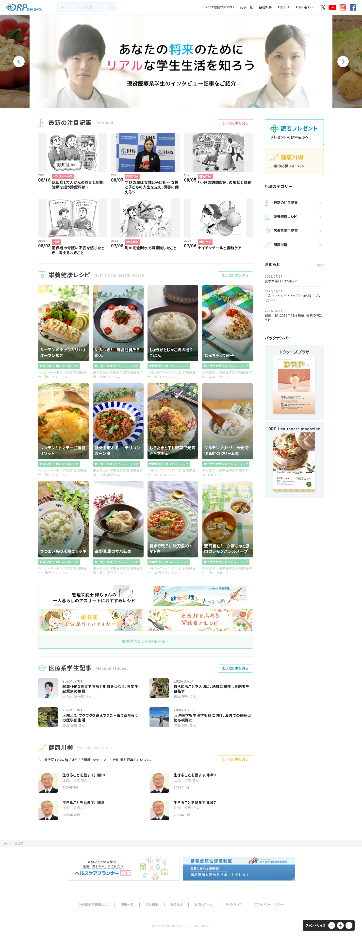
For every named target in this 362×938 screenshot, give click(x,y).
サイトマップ (233, 904)
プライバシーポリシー (268, 904)
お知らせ (284, 7)
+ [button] (340, 925)
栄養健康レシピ (285, 217)
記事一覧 (246, 7)
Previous (19, 61)
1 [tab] (178, 104)
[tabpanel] (181, 61)
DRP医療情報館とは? (219, 7)
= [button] (349, 925)
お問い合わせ (305, 7)
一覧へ (318, 265)
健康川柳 (280, 245)
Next (343, 61)
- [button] (332, 925)
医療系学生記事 (286, 231)
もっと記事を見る (235, 123)
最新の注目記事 (286, 203)
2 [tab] (183, 104)
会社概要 (265, 7)
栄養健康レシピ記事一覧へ (145, 641)
